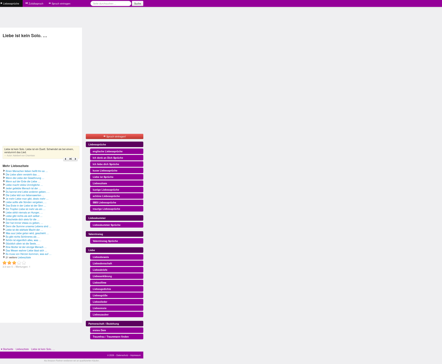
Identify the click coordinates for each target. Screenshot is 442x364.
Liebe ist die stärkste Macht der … (24, 229)
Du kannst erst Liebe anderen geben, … (28, 191)
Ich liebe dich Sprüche (106, 164)
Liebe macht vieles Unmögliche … (24, 184)
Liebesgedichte (102, 289)
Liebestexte (100, 308)
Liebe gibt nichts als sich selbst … (24, 216)
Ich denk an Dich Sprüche (108, 157)
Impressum (135, 355)
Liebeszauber (101, 314)
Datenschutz (122, 355)
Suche (137, 3)
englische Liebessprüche (108, 151)
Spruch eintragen (60, 3)
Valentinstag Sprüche (105, 241)
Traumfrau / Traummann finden (111, 336)
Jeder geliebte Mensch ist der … (23, 188)
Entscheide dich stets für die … (23, 219)
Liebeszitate (24, 257)
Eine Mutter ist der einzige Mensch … (26, 247)
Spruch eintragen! (116, 136)
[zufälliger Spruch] (70, 159)
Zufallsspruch (35, 3)
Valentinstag (95, 234)
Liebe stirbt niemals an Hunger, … (24, 212)
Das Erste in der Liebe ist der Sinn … (26, 205)
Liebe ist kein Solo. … (43, 349)
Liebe (91, 250)
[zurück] (65, 159)
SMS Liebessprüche (104, 202)
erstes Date (99, 330)
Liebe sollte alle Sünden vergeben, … (26, 202)
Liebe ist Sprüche (103, 177)
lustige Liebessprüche (106, 189)
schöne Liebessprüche (106, 196)
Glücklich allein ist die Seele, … (23, 243)
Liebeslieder (100, 301)
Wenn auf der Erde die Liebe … (23, 181)
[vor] (75, 159)
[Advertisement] (14, 92)
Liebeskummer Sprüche (107, 225)
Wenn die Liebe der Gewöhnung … (25, 178)
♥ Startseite (7, 349)
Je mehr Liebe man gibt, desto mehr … (27, 198)
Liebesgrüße (100, 295)
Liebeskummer (97, 218)
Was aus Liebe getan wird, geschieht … (27, 233)
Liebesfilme (99, 282)
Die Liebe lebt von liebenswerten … (25, 195)
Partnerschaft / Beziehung (103, 323)
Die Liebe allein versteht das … (23, 174)
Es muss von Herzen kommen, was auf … (28, 254)
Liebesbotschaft (102, 263)
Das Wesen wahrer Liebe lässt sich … (26, 250)
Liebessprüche (97, 144)
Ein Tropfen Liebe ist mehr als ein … (25, 209)
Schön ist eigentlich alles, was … (23, 240)
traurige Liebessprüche (106, 208)
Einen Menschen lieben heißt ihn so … (27, 171)
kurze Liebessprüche (105, 170)
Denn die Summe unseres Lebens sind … (28, 226)
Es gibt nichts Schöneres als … (23, 236)
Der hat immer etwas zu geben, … (24, 222)
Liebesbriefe (100, 269)
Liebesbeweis (101, 257)
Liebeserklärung (102, 276)
